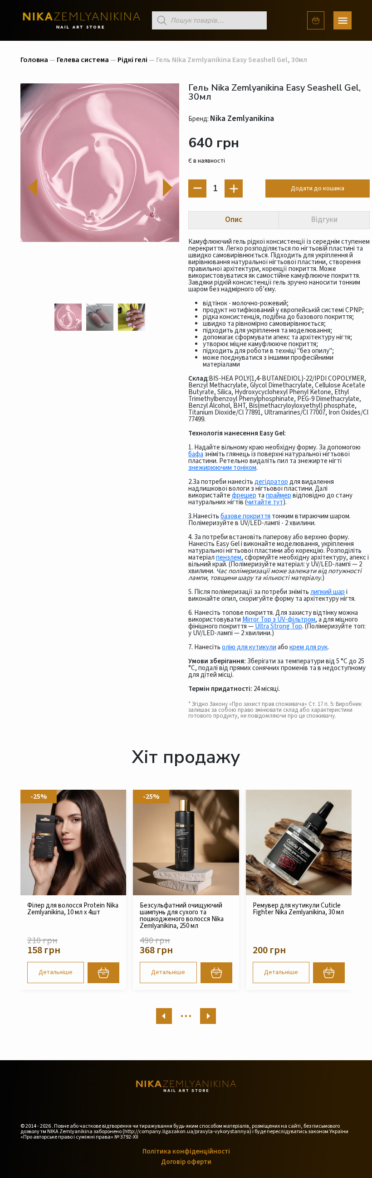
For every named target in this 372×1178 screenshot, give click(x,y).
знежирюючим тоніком (222, 468)
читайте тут (265, 502)
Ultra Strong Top (278, 626)
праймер (278, 495)
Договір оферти (186, 1162)
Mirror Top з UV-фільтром (278, 619)
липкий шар (327, 592)
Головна (34, 60)
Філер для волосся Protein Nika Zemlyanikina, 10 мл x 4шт (72, 909)
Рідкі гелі (132, 60)
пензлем (228, 557)
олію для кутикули (249, 647)
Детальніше (56, 972)
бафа (195, 454)
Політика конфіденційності (186, 1151)
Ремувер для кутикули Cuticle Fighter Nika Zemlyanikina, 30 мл (298, 909)
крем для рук (308, 647)
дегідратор (271, 482)
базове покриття (245, 516)
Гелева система (83, 60)
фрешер (244, 495)
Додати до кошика (317, 188)
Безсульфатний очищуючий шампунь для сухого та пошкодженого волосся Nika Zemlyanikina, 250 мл (182, 916)
